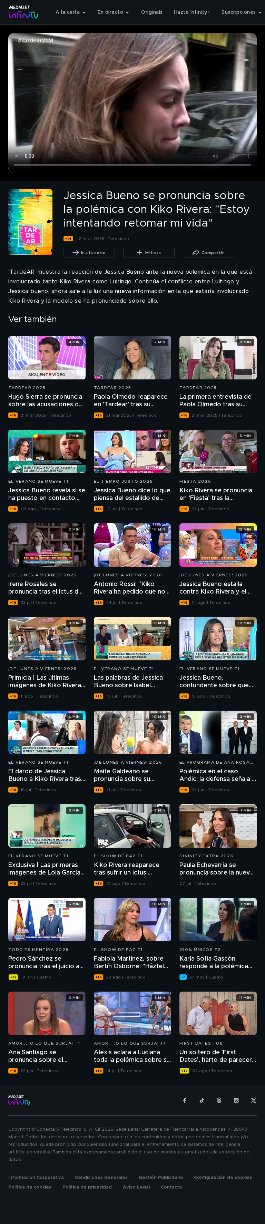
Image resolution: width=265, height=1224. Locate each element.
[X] (254, 1100)
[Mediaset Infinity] (23, 12)
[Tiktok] (202, 1100)
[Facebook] (184, 1100)
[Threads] (219, 1100)
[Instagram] (236, 1100)
